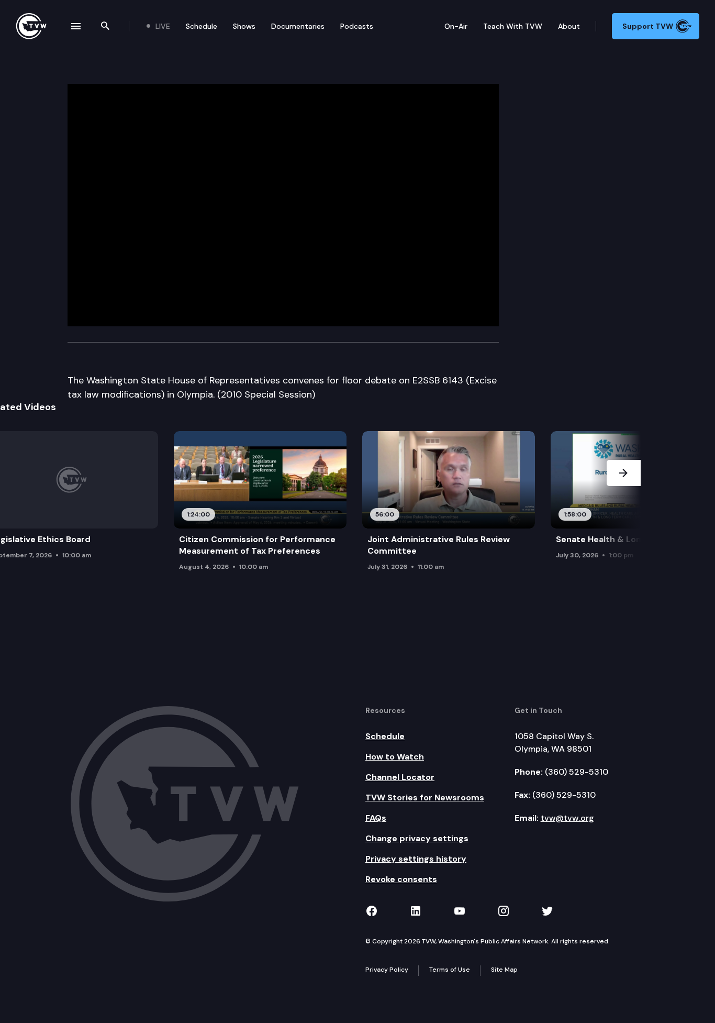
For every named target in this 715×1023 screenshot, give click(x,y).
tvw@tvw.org (567, 817)
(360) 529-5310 (576, 771)
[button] (624, 509)
